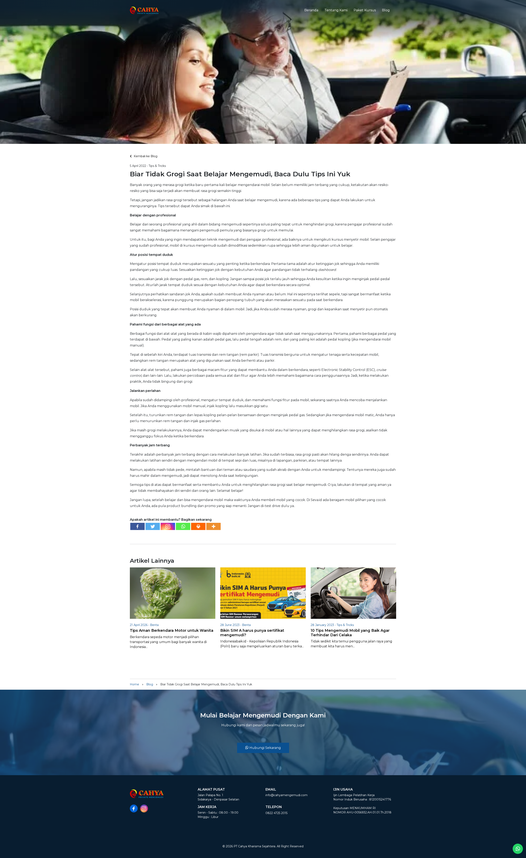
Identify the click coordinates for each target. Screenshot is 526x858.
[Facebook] (137, 526)
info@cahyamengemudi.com (286, 795)
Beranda (311, 10)
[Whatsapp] (183, 526)
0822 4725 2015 (276, 813)
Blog (386, 10)
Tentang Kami (335, 10)
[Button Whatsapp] (518, 849)
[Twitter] (152, 526)
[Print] (198, 526)
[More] (213, 526)
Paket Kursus (365, 10)
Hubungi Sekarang (265, 748)
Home (134, 684)
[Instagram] (168, 526)
